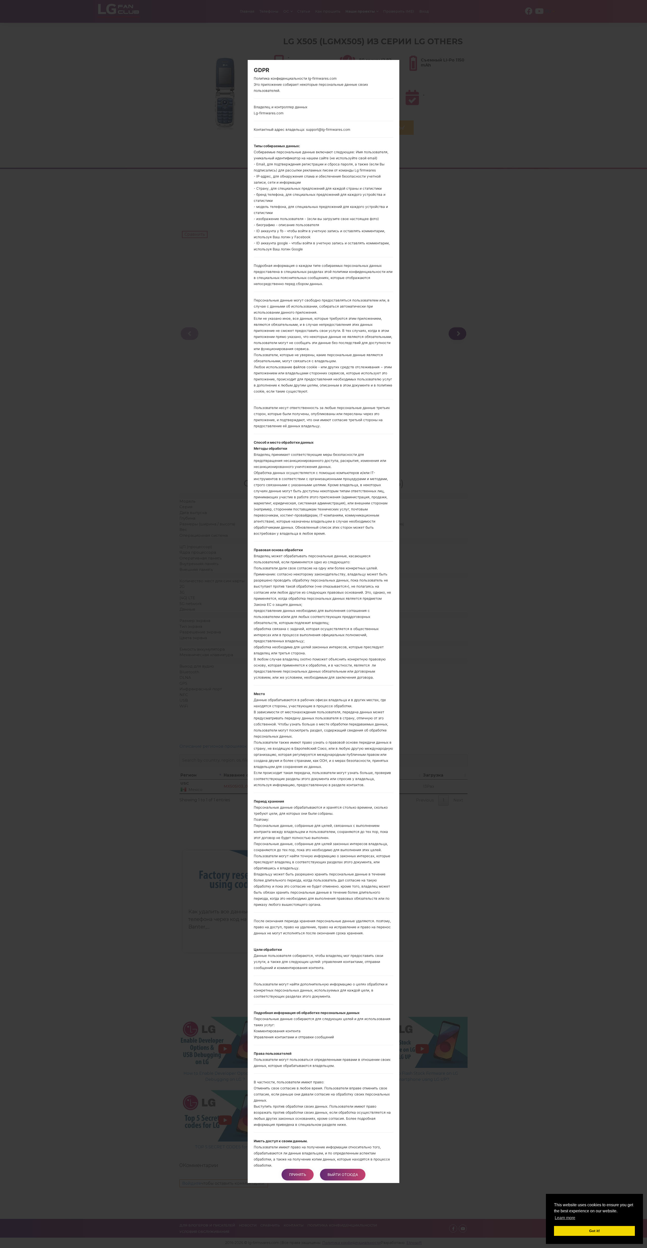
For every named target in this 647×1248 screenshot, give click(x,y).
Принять (297, 1174)
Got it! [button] (594, 1231)
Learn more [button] (565, 1218)
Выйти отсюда (343, 1174)
